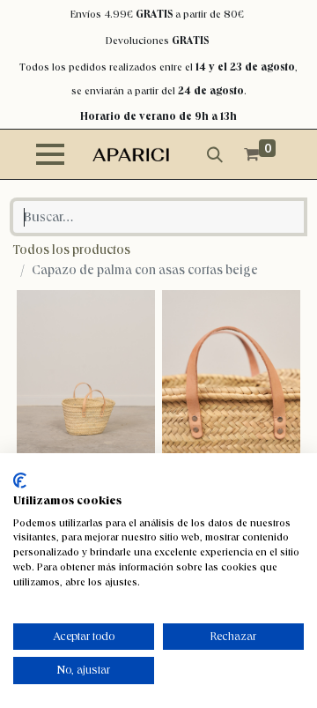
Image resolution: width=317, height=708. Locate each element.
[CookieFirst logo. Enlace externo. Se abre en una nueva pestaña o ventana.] (19, 480)
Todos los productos (71, 249)
